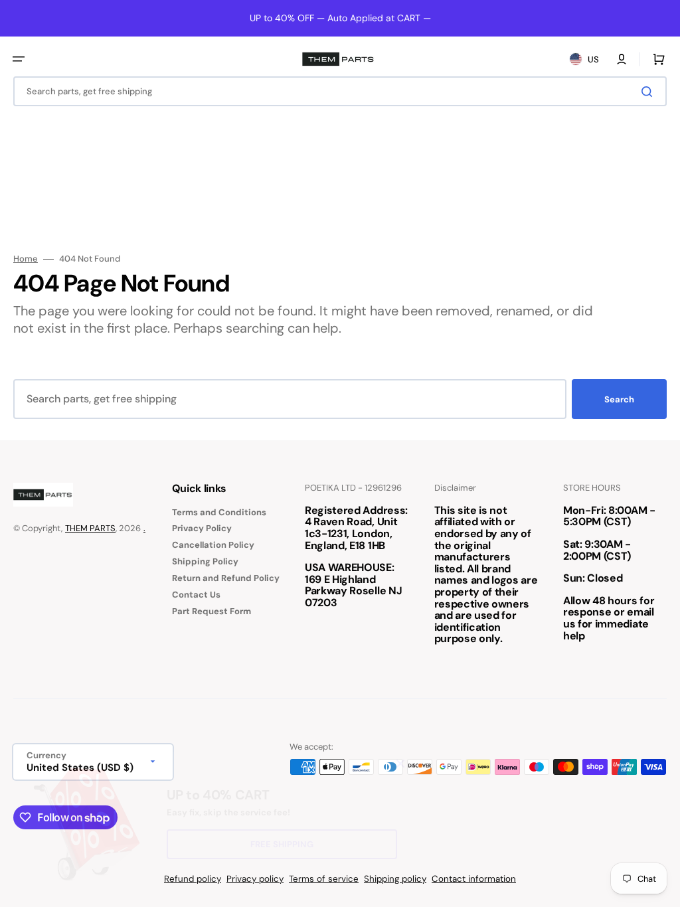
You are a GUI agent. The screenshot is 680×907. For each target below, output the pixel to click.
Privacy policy (255, 878)
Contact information (474, 878)
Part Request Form (211, 611)
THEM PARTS (90, 528)
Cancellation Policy (213, 544)
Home (25, 259)
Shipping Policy (205, 561)
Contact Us (196, 594)
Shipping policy (395, 878)
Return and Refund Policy (226, 578)
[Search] (649, 91)
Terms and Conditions (219, 512)
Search (619, 399)
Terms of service (324, 878)
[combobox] (340, 91)
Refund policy (192, 878)
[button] (18, 59)
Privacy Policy (202, 528)
